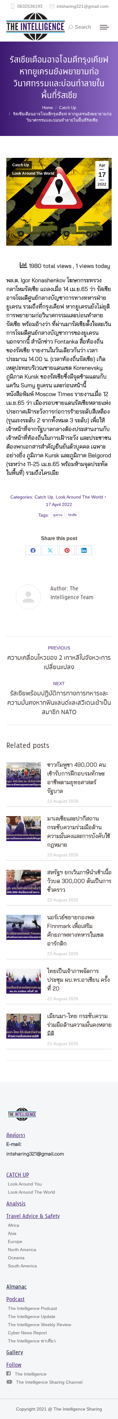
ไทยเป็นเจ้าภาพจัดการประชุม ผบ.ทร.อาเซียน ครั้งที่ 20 (78, 980)
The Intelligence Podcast (32, 1308)
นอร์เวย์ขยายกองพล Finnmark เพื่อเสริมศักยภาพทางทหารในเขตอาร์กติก (75, 931)
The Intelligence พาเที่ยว (32, 1340)
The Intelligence (31, 1373)
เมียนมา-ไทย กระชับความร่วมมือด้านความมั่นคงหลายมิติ (79, 1025)
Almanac (16, 1287)
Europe (15, 1241)
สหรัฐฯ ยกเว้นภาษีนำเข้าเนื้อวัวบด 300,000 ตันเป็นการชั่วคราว (79, 881)
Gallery (14, 1352)
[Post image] (23, 774)
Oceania (16, 1257)
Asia (12, 1233)
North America (22, 1249)
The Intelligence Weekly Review (39, 1324)
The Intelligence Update (31, 1316)
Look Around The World (33, 173)
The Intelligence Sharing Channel (49, 1382)
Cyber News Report (27, 1332)
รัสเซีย (72, 515)
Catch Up (20, 165)
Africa (13, 1225)
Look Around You (25, 1183)
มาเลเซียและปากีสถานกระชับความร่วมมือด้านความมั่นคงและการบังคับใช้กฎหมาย (78, 832)
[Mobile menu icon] (104, 27)
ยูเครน (58, 515)
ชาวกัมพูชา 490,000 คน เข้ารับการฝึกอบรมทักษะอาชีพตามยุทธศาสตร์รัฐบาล (76, 778)
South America (22, 1265)
